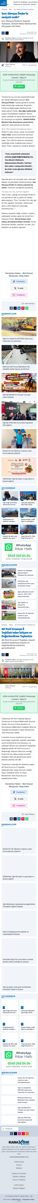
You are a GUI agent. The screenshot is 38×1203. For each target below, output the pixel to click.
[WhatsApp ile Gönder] (26, 308)
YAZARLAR (8, 1129)
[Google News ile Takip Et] (32, 65)
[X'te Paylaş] (7, 33)
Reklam (19, 1168)
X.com (20, 288)
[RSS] (27, 1133)
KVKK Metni (19, 1185)
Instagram (21, 295)
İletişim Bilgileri (19, 1188)
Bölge (11, 625)
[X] (15, 1133)
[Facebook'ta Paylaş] (3, 33)
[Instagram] (19, 1133)
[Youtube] (23, 1133)
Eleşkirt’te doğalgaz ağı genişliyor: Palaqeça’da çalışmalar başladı (22, 3)
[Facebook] (11, 1133)
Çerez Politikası (19, 1180)
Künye (19, 1165)
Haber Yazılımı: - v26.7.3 (18, 1200)
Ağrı (10, 9)
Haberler (4, 9)
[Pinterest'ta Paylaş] (22, 308)
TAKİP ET (20, 86)
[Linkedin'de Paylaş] (19, 308)
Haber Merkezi (10, 65)
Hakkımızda (19, 1162)
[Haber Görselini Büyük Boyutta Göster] (19, 52)
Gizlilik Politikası (19, 1177)
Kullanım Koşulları (19, 1173)
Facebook (20, 281)
